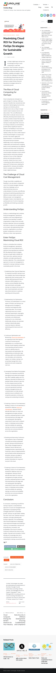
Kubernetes (31, 654)
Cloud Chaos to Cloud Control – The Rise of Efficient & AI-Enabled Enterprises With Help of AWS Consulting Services (47, 77)
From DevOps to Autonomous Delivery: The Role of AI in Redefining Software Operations (46, 94)
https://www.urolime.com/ (11, 603)
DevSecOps (43, 653)
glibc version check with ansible (21, 659)
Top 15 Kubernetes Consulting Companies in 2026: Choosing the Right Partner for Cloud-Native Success (47, 33)
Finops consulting (9, 570)
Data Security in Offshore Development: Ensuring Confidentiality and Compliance (19, 618)
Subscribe (45, 116)
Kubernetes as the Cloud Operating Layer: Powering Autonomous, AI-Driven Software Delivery (47, 86)
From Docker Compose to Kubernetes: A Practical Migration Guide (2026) (47, 102)
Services (45, 4)
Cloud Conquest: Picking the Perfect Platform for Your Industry (8, 618)
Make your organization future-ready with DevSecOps (47, 660)
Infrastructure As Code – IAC (8, 658)
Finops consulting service (9, 35)
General (17, 35)
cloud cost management (10, 567)
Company (35, 4)
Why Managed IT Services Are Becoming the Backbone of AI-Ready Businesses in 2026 (47, 69)
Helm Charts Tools (34, 658)
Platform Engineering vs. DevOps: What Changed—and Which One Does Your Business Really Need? (47, 42)
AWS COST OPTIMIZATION (15, 564)
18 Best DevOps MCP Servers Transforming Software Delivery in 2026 (46, 62)
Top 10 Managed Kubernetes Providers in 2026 (47, 49)
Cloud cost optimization (18, 337)
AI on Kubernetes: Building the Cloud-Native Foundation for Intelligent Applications (46, 55)
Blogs (39, 7)
